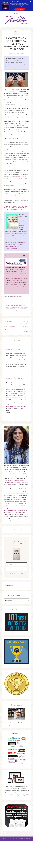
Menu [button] (17, 13)
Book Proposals (21, 307)
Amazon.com (20, 244)
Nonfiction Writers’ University (12, 512)
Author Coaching (18, 304)
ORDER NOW (20, 9)
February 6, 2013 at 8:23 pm (14, 378)
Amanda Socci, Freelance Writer (16, 346)
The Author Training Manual (16, 60)
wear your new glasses (19, 176)
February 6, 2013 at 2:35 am (14, 349)
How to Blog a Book (14, 480)
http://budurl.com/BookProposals (16, 406)
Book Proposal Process (16, 305)
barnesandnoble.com (11, 246)
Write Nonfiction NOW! (16, 20)
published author (18, 308)
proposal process (9, 185)
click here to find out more (20, 725)
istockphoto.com (8, 298)
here (6, 67)
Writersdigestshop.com (11, 248)
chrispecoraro (18, 296)
